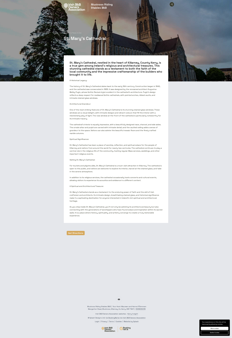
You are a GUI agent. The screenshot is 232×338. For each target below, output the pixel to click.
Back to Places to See (73, 33)
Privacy (104, 321)
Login (97, 321)
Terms (111, 321)
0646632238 (141, 309)
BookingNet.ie (114, 318)
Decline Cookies (214, 332)
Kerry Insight (133, 314)
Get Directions (75, 233)
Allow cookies (215, 328)
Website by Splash (131, 321)
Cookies (119, 321)
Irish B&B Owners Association (134, 318)
